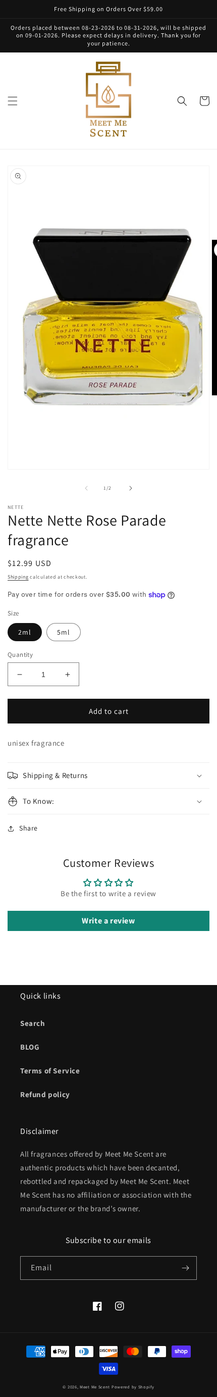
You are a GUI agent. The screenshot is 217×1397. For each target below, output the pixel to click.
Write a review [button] (108, 920)
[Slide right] (131, 488)
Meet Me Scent (95, 1386)
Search (32, 1023)
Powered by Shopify (133, 1386)
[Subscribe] (185, 1268)
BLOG (29, 1047)
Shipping (18, 577)
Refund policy (45, 1094)
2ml (24, 632)
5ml (63, 632)
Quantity (20, 654)
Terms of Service (50, 1070)
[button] (13, 101)
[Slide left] (86, 488)
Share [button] (28, 828)
